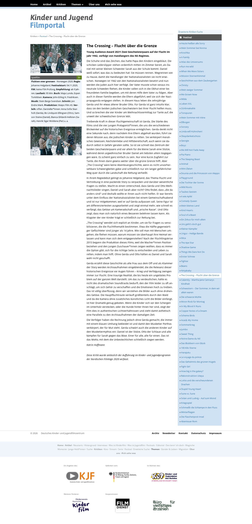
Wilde (184, 99)
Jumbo (184, 329)
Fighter (184, 261)
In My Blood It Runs (191, 306)
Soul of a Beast (188, 214)
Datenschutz (198, 433)
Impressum (215, 433)
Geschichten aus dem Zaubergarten (199, 80)
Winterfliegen (188, 412)
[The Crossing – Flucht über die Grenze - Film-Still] (57, 156)
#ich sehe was (113, 4)
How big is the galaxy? (192, 371)
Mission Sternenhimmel (193, 75)
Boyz (183, 145)
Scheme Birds (188, 315)
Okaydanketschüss (190, 136)
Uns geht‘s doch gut (191, 224)
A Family (185, 57)
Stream (113, 449)
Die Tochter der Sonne (192, 182)
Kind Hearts (187, 210)
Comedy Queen (189, 201)
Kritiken (61, 4)
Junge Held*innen (76, 449)
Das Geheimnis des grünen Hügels (198, 361)
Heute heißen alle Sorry (193, 43)
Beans (184, 265)
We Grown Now (189, 94)
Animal (184, 163)
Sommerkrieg (188, 324)
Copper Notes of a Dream (194, 310)
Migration (183, 449)
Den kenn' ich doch (175, 445)
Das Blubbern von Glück (193, 343)
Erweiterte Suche (141, 449)
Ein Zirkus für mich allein (193, 219)
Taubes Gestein (189, 191)
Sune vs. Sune (188, 393)
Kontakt (183, 433)
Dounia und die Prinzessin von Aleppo (200, 173)
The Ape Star (187, 242)
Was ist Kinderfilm (117, 445)
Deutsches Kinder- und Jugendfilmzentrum (62, 433)
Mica (183, 238)
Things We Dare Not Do (193, 251)
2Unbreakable (188, 108)
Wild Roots (186, 187)
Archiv (155, 433)
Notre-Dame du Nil (190, 338)
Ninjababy (186, 270)
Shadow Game (188, 247)
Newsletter (169, 433)
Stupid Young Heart (191, 389)
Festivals (151, 445)
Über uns (94, 4)
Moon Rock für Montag (193, 301)
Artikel (47, 4)
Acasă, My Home (189, 320)
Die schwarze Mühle (191, 296)
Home (34, 4)
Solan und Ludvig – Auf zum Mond (198, 398)
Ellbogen (185, 122)
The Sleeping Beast (190, 159)
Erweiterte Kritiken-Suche (191, 32)
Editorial (160, 445)
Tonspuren (186, 112)
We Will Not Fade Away (192, 149)
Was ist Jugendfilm (136, 445)
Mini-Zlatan (187, 168)
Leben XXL (186, 103)
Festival (43, 36)
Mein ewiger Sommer (192, 89)
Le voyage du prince (191, 357)
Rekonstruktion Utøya (192, 375)
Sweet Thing (187, 334)
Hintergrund (90, 445)
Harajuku (185, 352)
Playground (187, 177)
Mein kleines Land (190, 205)
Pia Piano (185, 154)
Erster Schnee (188, 256)
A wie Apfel (186, 196)
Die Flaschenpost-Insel (192, 416)
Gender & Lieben (169, 449)
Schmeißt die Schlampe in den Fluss (199, 407)
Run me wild (187, 66)
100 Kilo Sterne (188, 347)
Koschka (185, 52)
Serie (120, 449)
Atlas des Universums (192, 61)
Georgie (185, 140)
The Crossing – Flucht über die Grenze (200, 275)
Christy (184, 85)
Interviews (102, 445)
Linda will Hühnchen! (191, 131)
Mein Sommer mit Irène (193, 117)
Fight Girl (185, 366)
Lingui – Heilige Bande (192, 233)
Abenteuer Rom (189, 421)
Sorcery (185, 126)
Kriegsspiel (186, 402)
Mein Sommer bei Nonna (194, 48)
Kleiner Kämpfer (189, 228)
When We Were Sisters (192, 71)
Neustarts (78, 445)
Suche (90, 449)
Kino (106, 449)
